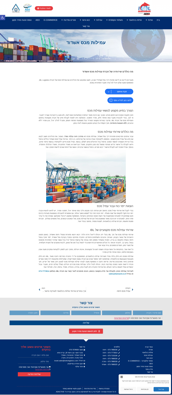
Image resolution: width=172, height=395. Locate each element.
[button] (2, 17)
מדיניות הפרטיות (121, 318)
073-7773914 (44, 271)
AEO (38, 20)
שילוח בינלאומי (135, 20)
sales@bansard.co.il (117, 274)
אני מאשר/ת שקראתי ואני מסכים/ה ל (137, 318)
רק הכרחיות (145, 389)
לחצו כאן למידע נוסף (122, 100)
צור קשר (86, 26)
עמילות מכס (148, 355)
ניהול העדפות (128, 389)
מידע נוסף (149, 369)
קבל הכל (161, 389)
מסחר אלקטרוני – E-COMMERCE (140, 361)
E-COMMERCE (50, 20)
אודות (150, 20)
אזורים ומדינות (70, 20)
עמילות (99, 20)
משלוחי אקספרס (116, 20)
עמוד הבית (149, 347)
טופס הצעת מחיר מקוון (22, 20)
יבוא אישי (86, 20)
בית (158, 20)
